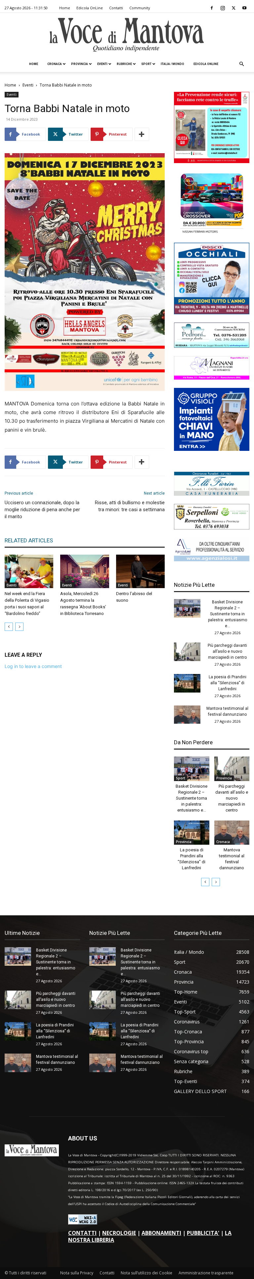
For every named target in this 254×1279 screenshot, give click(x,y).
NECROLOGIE (119, 1233)
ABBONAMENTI (161, 1233)
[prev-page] (9, 627)
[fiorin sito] (211, 494)
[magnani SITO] (211, 378)
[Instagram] (223, 8)
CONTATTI (82, 1233)
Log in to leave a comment (33, 666)
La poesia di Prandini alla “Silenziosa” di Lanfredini (227, 683)
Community (139, 7)
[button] (241, 64)
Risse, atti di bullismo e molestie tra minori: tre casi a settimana (130, 506)
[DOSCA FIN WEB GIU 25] (211, 312)
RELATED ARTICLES (29, 540)
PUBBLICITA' (203, 1233)
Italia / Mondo (172, 64)
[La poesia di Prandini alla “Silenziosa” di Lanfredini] (187, 683)
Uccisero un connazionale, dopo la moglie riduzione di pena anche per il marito (42, 509)
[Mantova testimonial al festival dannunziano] (187, 714)
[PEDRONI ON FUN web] (211, 346)
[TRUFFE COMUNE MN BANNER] (211, 161)
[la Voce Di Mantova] (127, 35)
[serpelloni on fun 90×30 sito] (211, 527)
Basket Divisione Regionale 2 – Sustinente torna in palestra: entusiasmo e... (227, 614)
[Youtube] (244, 8)
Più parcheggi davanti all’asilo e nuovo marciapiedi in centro (227, 651)
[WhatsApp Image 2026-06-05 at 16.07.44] (211, 232)
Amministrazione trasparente (206, 1273)
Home (64, 7)
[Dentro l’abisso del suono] (140, 571)
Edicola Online (205, 64)
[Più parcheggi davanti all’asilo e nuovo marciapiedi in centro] (187, 651)
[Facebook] (212, 8)
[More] (142, 134)
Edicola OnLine (89, 7)
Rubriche (124, 64)
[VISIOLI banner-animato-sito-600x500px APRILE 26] (211, 449)
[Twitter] (233, 8)
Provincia (79, 64)
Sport (146, 64)
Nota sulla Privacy (76, 1273)
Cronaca (54, 64)
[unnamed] (211, 559)
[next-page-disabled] (19, 627)
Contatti (116, 7)
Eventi (102, 64)
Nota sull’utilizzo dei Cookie (146, 1273)
